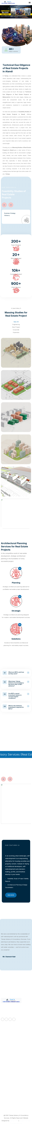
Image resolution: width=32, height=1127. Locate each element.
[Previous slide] (4, 204)
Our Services (5, 1037)
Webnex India (14, 1120)
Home (3, 1029)
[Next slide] (10, 204)
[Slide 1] (11, 16)
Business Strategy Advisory (9, 214)
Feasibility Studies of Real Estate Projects (13, 1064)
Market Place (5, 1049)
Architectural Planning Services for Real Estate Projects (15, 1073)
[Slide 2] (14, 16)
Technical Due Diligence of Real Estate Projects (15, 1060)
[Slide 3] (17, 16)
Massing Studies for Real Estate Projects (13, 1068)
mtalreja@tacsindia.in (10, 1085)
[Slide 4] (20, 16)
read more (11, 895)
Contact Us (4, 1045)
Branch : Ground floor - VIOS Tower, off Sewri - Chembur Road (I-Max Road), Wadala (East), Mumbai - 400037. (16, 1100)
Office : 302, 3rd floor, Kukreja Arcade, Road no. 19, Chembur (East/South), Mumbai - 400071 (16, 1091)
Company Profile (6, 1033)
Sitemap (3, 1041)
